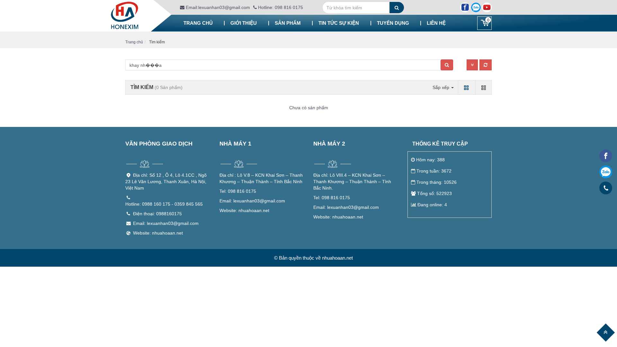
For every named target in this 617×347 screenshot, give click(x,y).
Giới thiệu (243, 23)
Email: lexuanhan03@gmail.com (166, 223)
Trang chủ (198, 23)
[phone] (605, 188)
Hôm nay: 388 (430, 159)
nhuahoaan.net (244, 210)
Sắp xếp (442, 87)
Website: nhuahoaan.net (158, 233)
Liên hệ (436, 23)
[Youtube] (487, 7)
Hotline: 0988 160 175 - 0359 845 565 (164, 204)
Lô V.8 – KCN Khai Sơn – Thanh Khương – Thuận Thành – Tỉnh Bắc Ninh (261, 178)
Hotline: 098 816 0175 (280, 7)
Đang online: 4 (432, 204)
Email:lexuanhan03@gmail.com (217, 7)
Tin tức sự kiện (338, 23)
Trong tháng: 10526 (436, 182)
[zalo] (605, 171)
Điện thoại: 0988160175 (157, 213)
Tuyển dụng (393, 23)
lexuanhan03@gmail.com (252, 200)
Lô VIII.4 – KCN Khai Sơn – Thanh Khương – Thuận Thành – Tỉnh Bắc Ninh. (352, 182)
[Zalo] (476, 7)
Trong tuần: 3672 (434, 171)
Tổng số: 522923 (434, 193)
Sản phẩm (288, 23)
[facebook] (605, 155)
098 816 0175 (237, 191)
